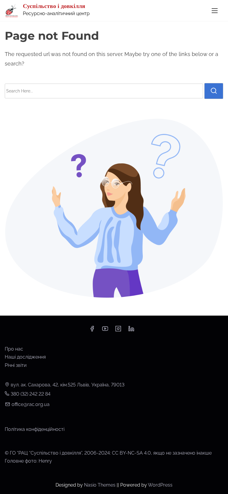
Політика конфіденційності (34, 429)
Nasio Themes (100, 485)
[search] (213, 91)
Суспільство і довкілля (54, 6)
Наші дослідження (25, 357)
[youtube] (105, 330)
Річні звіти (16, 365)
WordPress (160, 485)
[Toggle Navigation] (214, 10)
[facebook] (92, 330)
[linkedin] (131, 330)
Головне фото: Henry (28, 461)
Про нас (14, 349)
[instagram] (118, 330)
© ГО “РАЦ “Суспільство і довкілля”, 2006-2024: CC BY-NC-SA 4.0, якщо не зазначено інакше (108, 453)
